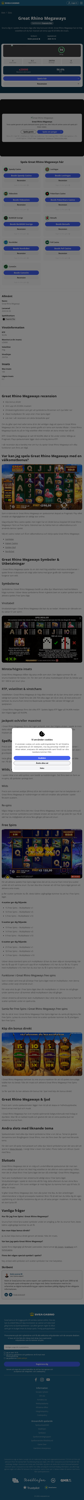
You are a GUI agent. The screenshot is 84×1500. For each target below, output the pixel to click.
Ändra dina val (42, 763)
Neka (42, 768)
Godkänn (42, 758)
